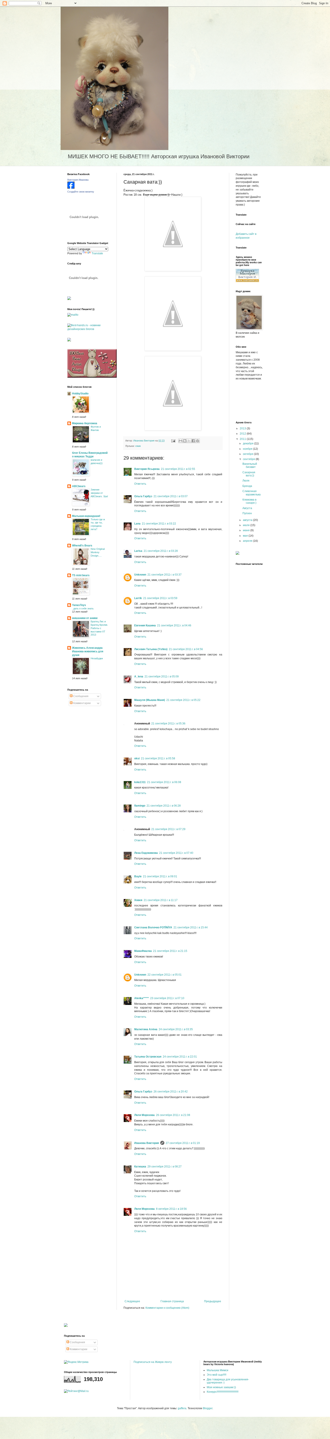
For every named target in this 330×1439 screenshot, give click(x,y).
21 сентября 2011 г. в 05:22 (183, 700)
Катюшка (140, 1166)
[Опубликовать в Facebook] (193, 441)
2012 (243, 433)
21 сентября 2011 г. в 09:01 (160, 876)
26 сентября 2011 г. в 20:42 (171, 1091)
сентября (249, 459)
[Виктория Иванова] (71, 187)
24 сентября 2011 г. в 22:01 (180, 1056)
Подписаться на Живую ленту (153, 1362)
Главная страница (172, 1301)
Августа (247, 508)
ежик (138, 446)
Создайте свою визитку (80, 191)
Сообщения (80, 696)
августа (248, 520)
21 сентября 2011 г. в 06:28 (164, 805)
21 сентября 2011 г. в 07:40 (176, 852)
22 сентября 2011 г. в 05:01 (164, 974)
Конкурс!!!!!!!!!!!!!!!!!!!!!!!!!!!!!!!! (222, 1391)
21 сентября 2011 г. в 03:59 (160, 598)
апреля (248, 540)
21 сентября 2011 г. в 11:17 (161, 900)
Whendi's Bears (82, 545)
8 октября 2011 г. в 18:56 (171, 1208)
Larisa (138, 550)
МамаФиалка (143, 951)
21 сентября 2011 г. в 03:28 (161, 550)
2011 (243, 439)
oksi (137, 758)
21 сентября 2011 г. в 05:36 (168, 723)
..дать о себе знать (83, 608)
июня (246, 530)
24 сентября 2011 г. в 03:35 (176, 1029)
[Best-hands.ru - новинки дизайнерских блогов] (88, 329)
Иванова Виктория (146, 1143)
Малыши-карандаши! (86, 516)
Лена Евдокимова (146, 852)
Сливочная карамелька (251, 493)
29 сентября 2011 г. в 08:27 (164, 1166)
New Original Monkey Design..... (98, 552)
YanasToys (79, 605)
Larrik (138, 598)
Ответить (140, 483)
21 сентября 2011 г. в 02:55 (178, 469)
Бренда (247, 486)
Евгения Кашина (145, 625)
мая (246, 535)
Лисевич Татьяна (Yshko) (150, 649)
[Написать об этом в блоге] (185, 441)
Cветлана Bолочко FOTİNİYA (153, 927)
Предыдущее (212, 1301)
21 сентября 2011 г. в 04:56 (186, 649)
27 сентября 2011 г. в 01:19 (183, 1143)
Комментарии (82, 703)
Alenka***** (141, 998)
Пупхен (247, 513)
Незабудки (97, 658)
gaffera (182, 1408)
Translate (97, 253)
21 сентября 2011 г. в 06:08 (164, 782)
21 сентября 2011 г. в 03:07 (171, 496)
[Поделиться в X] (189, 441)
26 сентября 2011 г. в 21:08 (173, 1115)
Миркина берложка (84, 423)
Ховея (138, 900)
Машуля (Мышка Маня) (149, 700)
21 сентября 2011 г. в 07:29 (168, 829)
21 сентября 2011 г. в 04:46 (174, 625)
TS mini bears (81, 575)
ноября (248, 448)
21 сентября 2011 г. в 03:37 (164, 574)
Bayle (138, 876)
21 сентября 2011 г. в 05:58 (158, 758)
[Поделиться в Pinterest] (197, 441)
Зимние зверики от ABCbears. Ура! (99, 493)
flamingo (139, 805)
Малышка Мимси (217, 1370)
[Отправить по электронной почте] (180, 441)
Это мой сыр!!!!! (216, 1374)
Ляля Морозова (144, 1115)
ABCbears (79, 486)
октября (248, 454)
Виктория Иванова (77, 179)
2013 (243, 428)
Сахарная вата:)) (248, 474)
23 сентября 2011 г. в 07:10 (167, 998)
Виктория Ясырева (147, 469)
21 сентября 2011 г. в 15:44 (191, 927)
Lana (137, 523)
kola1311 (140, 782)
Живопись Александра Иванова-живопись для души (87, 651)
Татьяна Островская (147, 1056)
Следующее (132, 1301)
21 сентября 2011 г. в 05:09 (162, 676)
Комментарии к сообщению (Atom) (167, 1307)
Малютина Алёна (145, 1029)
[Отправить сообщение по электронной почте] (173, 440)
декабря (248, 443)
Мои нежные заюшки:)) (221, 1387)
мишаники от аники (84, 618)
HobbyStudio (80, 393)
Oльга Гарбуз (143, 496)
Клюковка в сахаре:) (249, 501)
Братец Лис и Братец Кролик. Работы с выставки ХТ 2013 (99, 628)
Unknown (140, 574)
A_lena (138, 676)
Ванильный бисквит (249, 465)
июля (246, 525)
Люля (245, 480)
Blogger (207, 1408)
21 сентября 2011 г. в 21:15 (170, 951)
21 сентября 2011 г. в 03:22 (159, 523)
